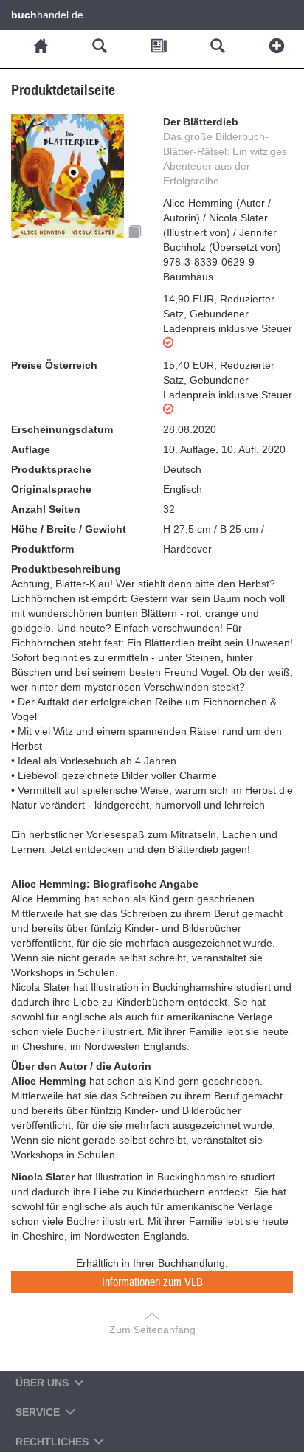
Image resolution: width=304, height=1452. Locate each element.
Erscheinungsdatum (62, 429)
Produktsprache (51, 469)
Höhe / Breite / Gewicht (68, 529)
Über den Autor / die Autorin (81, 1066)
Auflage (30, 449)
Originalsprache (51, 489)
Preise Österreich (54, 365)
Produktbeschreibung (66, 569)
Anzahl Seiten (45, 509)
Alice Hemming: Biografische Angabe (104, 884)
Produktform (42, 549)
